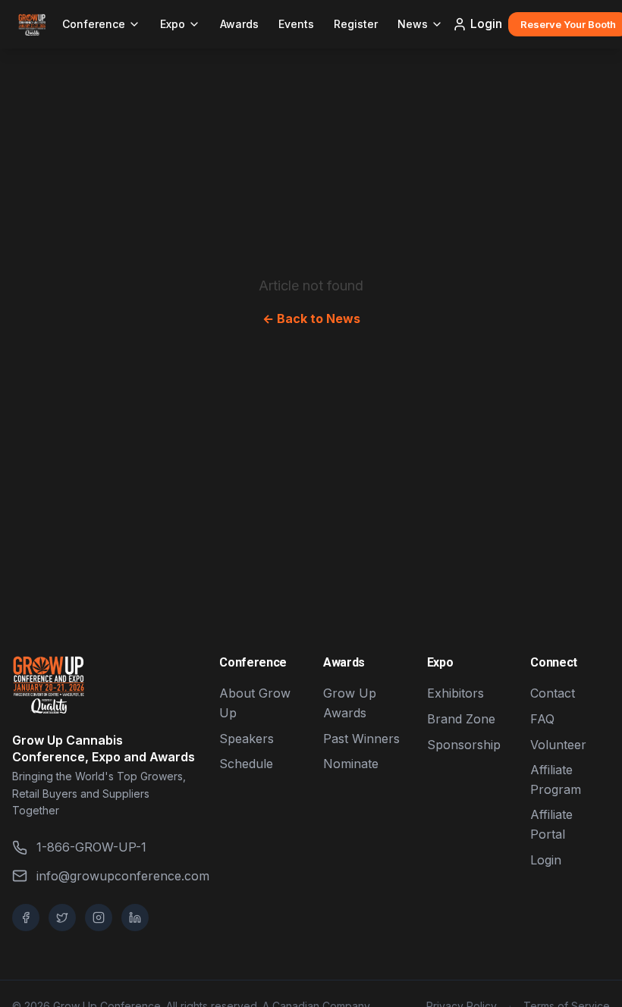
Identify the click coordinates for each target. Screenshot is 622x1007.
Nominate (351, 763)
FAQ (542, 718)
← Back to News (311, 318)
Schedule (246, 763)
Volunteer (558, 744)
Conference (93, 23)
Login (486, 23)
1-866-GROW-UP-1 (91, 847)
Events (296, 23)
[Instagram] (98, 917)
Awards (239, 23)
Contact (552, 693)
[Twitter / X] (62, 917)
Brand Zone (461, 718)
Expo (172, 23)
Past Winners (361, 738)
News (412, 23)
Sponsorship (464, 744)
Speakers (246, 738)
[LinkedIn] (135, 917)
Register (356, 23)
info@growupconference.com (115, 875)
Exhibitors (455, 693)
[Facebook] (25, 917)
